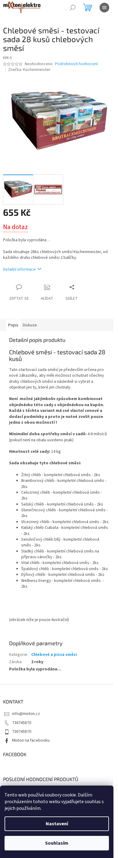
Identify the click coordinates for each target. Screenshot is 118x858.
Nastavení (57, 823)
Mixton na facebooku (31, 740)
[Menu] (104, 8)
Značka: (29, 70)
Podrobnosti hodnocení (76, 64)
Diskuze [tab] (30, 325)
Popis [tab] (13, 325)
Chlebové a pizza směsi (54, 655)
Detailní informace (19, 269)
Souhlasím (56, 843)
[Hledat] (73, 8)
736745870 (21, 723)
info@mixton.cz (26, 714)
